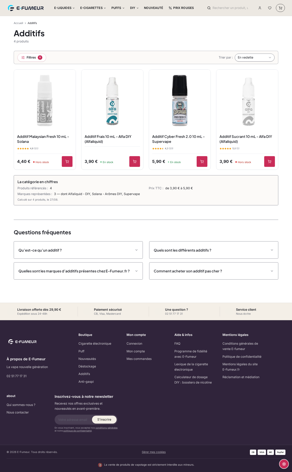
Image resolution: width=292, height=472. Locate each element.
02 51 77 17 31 (16, 376)
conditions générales (107, 427)
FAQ (177, 343)
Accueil (18, 23)
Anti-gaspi (86, 382)
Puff (81, 351)
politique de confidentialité (77, 430)
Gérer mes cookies (154, 452)
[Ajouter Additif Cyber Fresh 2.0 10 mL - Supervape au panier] (202, 161)
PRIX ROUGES (183, 8)
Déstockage (87, 366)
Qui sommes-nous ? (21, 405)
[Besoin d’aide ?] (283, 464)
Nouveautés (87, 359)
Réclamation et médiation (240, 377)
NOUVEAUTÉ (153, 8)
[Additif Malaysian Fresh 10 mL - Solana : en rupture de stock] (67, 161)
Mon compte (136, 351)
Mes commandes (139, 359)
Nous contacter (18, 412)
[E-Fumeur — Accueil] (26, 8)
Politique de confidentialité (241, 357)
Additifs (84, 374)
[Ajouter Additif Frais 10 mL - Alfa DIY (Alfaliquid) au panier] (134, 161)
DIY (132, 8)
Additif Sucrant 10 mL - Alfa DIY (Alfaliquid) (245, 139)
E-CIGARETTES (91, 8)
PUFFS (116, 8)
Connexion (134, 343)
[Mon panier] (280, 8)
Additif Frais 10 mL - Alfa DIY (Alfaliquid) (108, 139)
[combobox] (230, 8)
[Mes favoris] (269, 8)
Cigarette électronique (94, 343)
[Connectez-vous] (259, 8)
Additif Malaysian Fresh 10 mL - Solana (43, 139)
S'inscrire (104, 419)
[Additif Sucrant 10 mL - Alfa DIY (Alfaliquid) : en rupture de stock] (269, 161)
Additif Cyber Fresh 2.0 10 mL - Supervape (178, 139)
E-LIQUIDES (63, 8)
